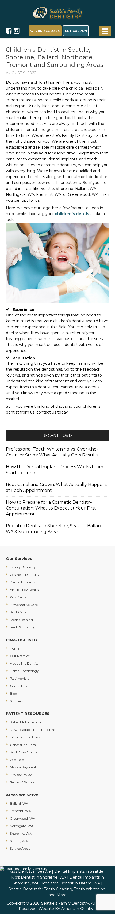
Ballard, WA (19, 803)
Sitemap (16, 701)
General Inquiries (23, 745)
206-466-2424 (48, 31)
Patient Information (25, 722)
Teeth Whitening (23, 627)
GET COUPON (76, 31)
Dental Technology (24, 671)
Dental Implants (22, 582)
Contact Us (18, 686)
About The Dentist (24, 663)
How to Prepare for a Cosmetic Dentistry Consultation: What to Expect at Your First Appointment (51, 508)
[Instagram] (17, 31)
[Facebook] (9, 31)
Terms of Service (22, 782)
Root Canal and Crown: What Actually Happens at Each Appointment (56, 487)
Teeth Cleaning (21, 620)
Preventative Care (24, 605)
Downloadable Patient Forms (32, 730)
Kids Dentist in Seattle (30, 871)
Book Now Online (23, 752)
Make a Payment (23, 767)
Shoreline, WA (21, 833)
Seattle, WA (19, 841)
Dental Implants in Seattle (78, 871)
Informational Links (25, 737)
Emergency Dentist (25, 590)
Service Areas (20, 848)
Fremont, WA (20, 811)
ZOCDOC (17, 760)
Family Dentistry (23, 567)
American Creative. (79, 908)
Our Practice (20, 656)
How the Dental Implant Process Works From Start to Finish (54, 469)
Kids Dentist (19, 597)
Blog (13, 693)
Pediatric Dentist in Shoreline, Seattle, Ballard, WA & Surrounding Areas (54, 528)
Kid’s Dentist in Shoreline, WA (38, 877)
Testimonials (19, 678)
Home (14, 648)
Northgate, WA (21, 826)
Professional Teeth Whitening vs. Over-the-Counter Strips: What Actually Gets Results (52, 452)
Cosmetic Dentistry (25, 575)
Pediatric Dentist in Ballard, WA (71, 883)
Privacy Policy (21, 775)
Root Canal (18, 612)
